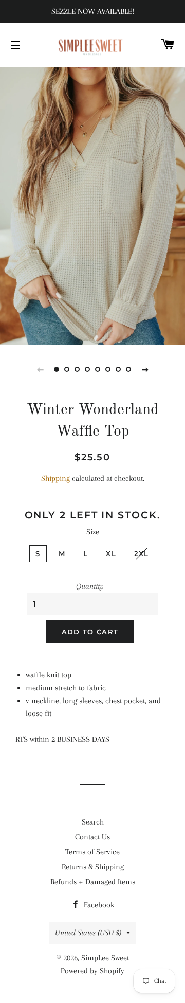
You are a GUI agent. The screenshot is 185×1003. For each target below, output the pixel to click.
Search (93, 822)
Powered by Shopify (92, 970)
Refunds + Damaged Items (92, 881)
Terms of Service (92, 851)
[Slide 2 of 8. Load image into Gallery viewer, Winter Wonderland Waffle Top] (67, 369)
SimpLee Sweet (105, 957)
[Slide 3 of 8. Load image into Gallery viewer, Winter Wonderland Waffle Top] (77, 369)
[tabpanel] (92, 204)
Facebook (98, 904)
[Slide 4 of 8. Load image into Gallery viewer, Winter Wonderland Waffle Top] (87, 369)
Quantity (90, 586)
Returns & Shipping (93, 866)
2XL (141, 553)
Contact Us (92, 836)
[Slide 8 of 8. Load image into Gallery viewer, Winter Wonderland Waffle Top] (128, 369)
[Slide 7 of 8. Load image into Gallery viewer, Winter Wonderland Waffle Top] (118, 369)
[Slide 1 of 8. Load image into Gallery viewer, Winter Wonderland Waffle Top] (56, 369)
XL (111, 553)
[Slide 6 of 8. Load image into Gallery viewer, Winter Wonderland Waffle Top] (108, 369)
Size (92, 531)
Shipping (55, 478)
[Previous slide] (40, 369)
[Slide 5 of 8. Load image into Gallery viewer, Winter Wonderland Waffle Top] (97, 369)
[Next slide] (145, 369)
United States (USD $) (88, 932)
